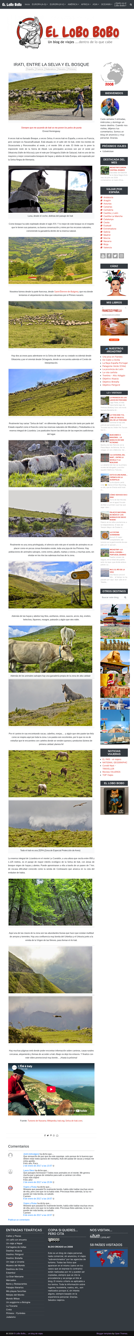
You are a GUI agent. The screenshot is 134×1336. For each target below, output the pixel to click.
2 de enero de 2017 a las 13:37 (38, 1166)
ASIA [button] (95, 4)
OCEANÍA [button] (106, 4)
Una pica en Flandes (112, 356)
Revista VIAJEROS (111, 772)
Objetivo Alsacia (110, 378)
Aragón (107, 200)
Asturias (107, 203)
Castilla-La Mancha (113, 216)
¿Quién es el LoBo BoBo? (120, 4)
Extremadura (110, 228)
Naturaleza (51, 69)
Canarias (108, 206)
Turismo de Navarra (37, 1121)
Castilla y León (111, 213)
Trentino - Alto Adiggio (113, 375)
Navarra (62, 69)
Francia (40, 69)
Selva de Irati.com (73, 1121)
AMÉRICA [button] (72, 4)
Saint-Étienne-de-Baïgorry (66, 292)
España (30, 69)
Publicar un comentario (19, 1220)
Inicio (27, 4)
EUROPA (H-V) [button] (57, 4)
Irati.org (60, 1121)
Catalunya (108, 219)
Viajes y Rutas (30, 1187)
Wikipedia (51, 1121)
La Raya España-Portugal (115, 363)
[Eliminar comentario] (53, 1166)
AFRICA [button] (85, 4)
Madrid (107, 235)
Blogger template (104, 1333)
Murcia (107, 238)
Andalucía (108, 197)
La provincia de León (112, 369)
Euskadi (107, 225)
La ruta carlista (109, 372)
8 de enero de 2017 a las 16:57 (38, 1199)
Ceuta (106, 222)
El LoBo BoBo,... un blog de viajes (28, 1333)
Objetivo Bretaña (110, 381)
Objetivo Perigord (111, 385)
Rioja (106, 244)
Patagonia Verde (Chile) (114, 366)
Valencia (108, 247)
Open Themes (121, 1333)
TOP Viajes (107, 775)
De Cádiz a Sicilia (111, 360)
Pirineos (72, 69)
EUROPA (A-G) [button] (39, 4)
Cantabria (108, 210)
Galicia (107, 231)
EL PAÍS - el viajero (111, 759)
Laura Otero (28, 1170)
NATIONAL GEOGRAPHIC (114, 762)
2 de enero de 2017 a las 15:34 (38, 1182)
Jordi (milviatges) (31, 1154)
